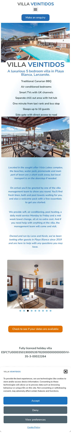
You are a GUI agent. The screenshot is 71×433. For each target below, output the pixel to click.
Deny (35, 410)
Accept (35, 400)
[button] (65, 371)
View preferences (35, 419)
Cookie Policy (33, 427)
